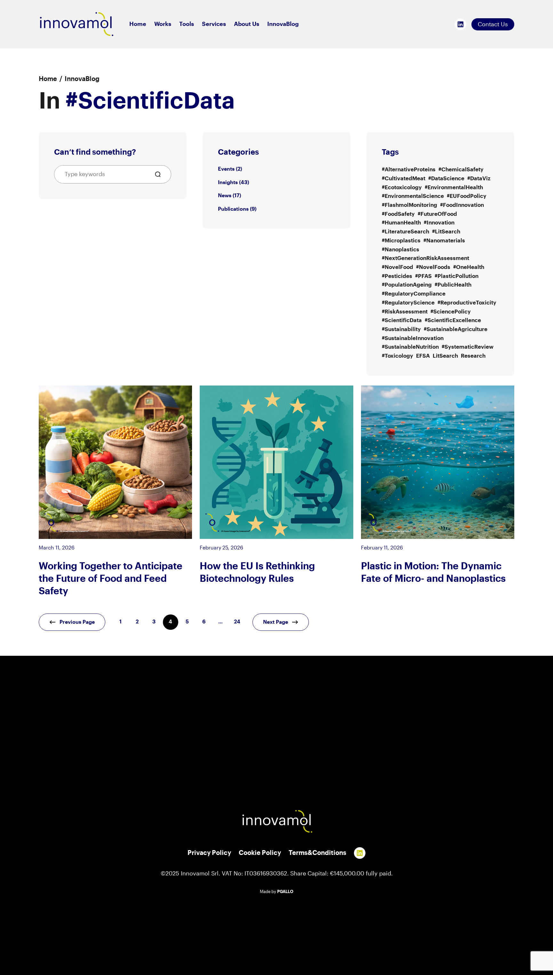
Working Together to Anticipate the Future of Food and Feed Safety (110, 579)
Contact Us (493, 24)
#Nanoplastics (400, 249)
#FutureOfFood (437, 214)
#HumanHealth (401, 222)
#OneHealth (468, 267)
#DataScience (446, 178)
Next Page (275, 622)
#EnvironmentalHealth (454, 187)
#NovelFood (397, 267)
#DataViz (478, 178)
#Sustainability (401, 329)
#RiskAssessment (405, 311)
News (224, 195)
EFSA (423, 356)
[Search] (160, 174)
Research (473, 356)
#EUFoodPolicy (466, 196)
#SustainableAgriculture (455, 329)
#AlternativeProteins (409, 169)
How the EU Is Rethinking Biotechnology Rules (257, 573)
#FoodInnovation (462, 205)
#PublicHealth (453, 285)
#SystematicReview (467, 347)
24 (237, 621)
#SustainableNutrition (410, 347)
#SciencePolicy (450, 311)
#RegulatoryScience (408, 302)
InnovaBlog (82, 79)
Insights (228, 182)
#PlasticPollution (456, 276)
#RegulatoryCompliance (413, 294)
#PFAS (423, 276)
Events (226, 169)
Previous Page (77, 622)
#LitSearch (446, 231)
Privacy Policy (209, 853)
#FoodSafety (398, 214)
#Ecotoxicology (402, 187)
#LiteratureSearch (405, 231)
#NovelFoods (433, 267)
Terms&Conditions (317, 853)
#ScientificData (402, 320)
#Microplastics (401, 240)
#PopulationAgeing (407, 285)
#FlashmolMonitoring (409, 205)
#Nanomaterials (444, 240)
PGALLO (285, 892)
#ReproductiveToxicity (466, 302)
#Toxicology (397, 356)
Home (48, 79)
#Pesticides (397, 276)
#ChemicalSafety (461, 169)
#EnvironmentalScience (413, 196)
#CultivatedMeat (403, 178)
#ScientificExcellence (453, 320)
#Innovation (439, 222)
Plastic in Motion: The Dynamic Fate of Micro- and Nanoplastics (433, 573)
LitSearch (445, 356)
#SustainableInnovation (413, 338)
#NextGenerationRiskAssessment (425, 258)
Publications (233, 209)
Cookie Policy (260, 853)
